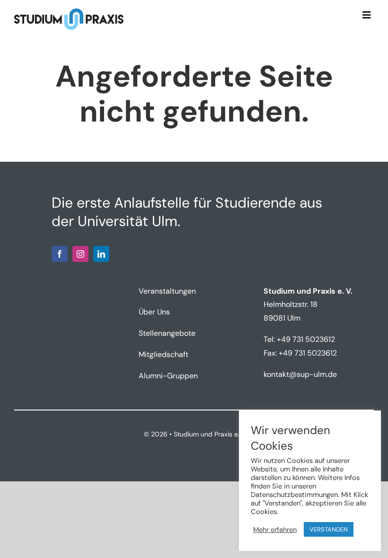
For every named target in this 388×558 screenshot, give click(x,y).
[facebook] (60, 254)
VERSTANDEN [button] (328, 529)
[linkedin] (101, 254)
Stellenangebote (167, 333)
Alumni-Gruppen (168, 376)
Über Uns (154, 312)
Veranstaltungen (167, 291)
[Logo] (68, 12)
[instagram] (80, 254)
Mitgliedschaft (163, 354)
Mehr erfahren (275, 529)
